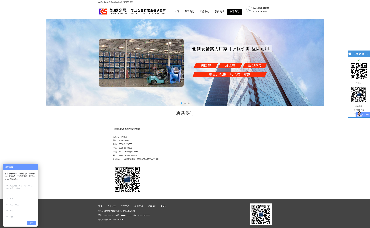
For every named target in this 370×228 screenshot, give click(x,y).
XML (163, 206)
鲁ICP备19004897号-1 (114, 220)
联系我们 (234, 11)
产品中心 (204, 11)
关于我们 (189, 11)
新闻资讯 (219, 11)
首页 (176, 11)
